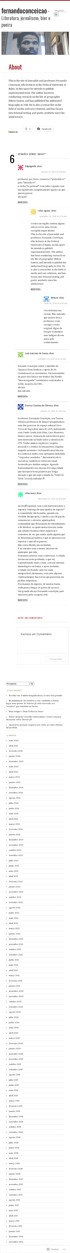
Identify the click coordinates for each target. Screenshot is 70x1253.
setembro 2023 (16, 855)
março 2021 (14, 975)
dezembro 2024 (16, 787)
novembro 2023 (16, 845)
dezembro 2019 (16, 1054)
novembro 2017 (16, 1184)
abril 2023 (13, 876)
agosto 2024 (15, 798)
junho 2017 (14, 1205)
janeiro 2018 (14, 1174)
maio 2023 (13, 871)
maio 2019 (13, 1090)
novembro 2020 (16, 996)
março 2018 (14, 1163)
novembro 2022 (16, 892)
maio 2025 (14, 766)
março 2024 (14, 824)
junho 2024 (14, 808)
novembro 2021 (16, 944)
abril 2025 (13, 772)
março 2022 (14, 928)
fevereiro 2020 (16, 1043)
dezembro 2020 (16, 991)
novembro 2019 (16, 1059)
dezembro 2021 (16, 939)
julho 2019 (13, 1080)
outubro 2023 (15, 850)
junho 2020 (14, 1022)
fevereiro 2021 (15, 981)
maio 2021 (13, 965)
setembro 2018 (16, 1132)
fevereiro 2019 (15, 1106)
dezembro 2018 (16, 1116)
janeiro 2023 (14, 887)
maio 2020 (14, 1027)
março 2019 (14, 1101)
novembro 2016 (16, 1242)
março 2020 (14, 1038)
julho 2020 (14, 1017)
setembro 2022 (16, 902)
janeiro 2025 (15, 782)
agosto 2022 (14, 907)
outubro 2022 (15, 897)
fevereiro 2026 (16, 751)
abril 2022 (13, 923)
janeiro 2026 (15, 756)
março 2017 (14, 1221)
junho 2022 (14, 913)
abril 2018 (13, 1158)
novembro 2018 (16, 1121)
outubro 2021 (15, 949)
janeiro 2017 (14, 1231)
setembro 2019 (16, 1069)
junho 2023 (14, 866)
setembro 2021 (16, 954)
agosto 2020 (15, 1012)
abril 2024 (13, 819)
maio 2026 (14, 740)
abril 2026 (13, 746)
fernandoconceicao (24, 10)
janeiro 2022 (14, 934)
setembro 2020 (16, 1007)
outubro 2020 (15, 1001)
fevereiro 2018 (16, 1169)
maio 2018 (13, 1153)
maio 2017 (13, 1210)
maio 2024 (14, 813)
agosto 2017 (14, 1200)
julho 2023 (13, 860)
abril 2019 (13, 1095)
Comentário (55, 659)
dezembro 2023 (16, 839)
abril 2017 (13, 1216)
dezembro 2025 (16, 761)
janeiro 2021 (14, 986)
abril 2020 (13, 1033)
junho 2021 (14, 960)
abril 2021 (13, 970)
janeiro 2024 (15, 834)
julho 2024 (14, 803)
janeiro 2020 (15, 1048)
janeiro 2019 (14, 1111)
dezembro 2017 (16, 1179)
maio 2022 (13, 918)
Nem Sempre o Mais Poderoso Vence (26, 711)
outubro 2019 (15, 1064)
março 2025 (14, 777)
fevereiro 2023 (16, 881)
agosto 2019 (14, 1074)
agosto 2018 (14, 1137)
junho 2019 (14, 1085)
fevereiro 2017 (15, 1226)
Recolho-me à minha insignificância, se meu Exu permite (35, 695)
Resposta (23, 202)
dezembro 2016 (16, 1236)
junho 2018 (14, 1148)
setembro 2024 (16, 792)
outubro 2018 (15, 1127)
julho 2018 (13, 1142)
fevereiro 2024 (16, 829)
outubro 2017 (15, 1189)
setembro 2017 (15, 1195)
